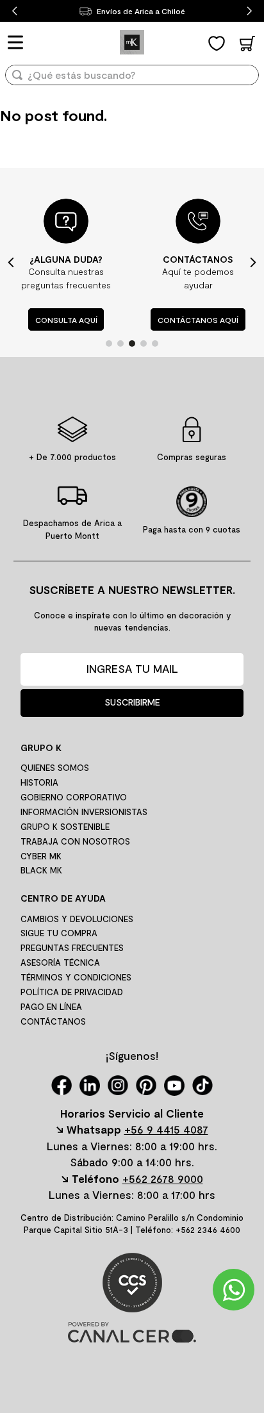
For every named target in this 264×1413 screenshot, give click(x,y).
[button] (109, 343)
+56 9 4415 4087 (166, 1129)
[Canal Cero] (132, 1338)
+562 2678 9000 (162, 1178)
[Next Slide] (249, 11)
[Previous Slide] (14, 11)
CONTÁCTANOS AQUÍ (198, 319)
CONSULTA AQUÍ (66, 319)
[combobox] (132, 79)
